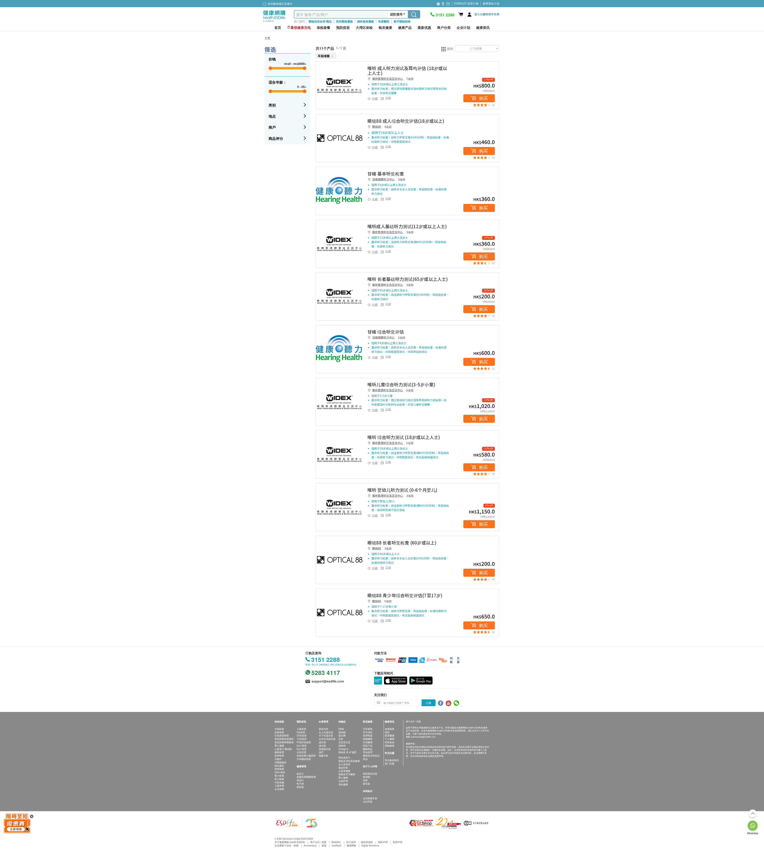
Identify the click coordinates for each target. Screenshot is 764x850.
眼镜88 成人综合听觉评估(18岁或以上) (405, 121)
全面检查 (279, 728)
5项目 (401, 338)
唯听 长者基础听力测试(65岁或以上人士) (407, 279)
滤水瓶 (322, 745)
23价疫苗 (302, 735)
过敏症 (278, 758)
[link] (339, 85)
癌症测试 (279, 765)
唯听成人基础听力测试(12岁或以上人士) (407, 226)
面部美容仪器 (370, 773)
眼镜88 (376, 127)
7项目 (409, 79)
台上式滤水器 (326, 732)
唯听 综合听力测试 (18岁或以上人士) (403, 437)
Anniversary (310, 845)
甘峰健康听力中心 (383, 179)
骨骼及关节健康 (346, 774)
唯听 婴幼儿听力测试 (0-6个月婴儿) (402, 490)
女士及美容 (344, 764)
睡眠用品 (367, 749)
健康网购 (351, 845)
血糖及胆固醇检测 (306, 776)
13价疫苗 (302, 738)
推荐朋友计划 (491, 3)
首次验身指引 (392, 760)
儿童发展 (279, 785)
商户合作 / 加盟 (318, 842)
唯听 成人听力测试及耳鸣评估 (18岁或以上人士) (407, 70)
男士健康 (279, 745)
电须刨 (366, 776)
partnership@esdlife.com (423, 736)
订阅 (428, 703)
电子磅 (300, 783)
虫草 (340, 738)
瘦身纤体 (343, 767)
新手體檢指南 (402, 21)
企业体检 (279, 789)
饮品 (365, 758)
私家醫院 (383, 21)
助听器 (300, 787)
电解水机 (323, 755)
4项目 (388, 127)
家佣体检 (279, 768)
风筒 (365, 780)
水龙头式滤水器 (327, 738)
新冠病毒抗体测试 (284, 738)
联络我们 (336, 842)
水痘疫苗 (301, 752)
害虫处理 (367, 752)
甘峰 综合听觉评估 (385, 331)
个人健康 (389, 738)
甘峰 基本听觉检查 (385, 173)
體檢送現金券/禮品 (320, 21)
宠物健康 (367, 738)
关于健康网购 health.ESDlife (290, 842)
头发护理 (343, 781)
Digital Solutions (370, 845)
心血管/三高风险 (283, 749)
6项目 (409, 390)
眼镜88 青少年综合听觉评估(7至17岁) (405, 595)
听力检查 (279, 779)
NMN (341, 728)
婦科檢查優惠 (365, 21)
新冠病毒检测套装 (284, 742)
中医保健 (279, 782)
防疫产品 (367, 745)
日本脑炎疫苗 (304, 758)
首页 (277, 27)
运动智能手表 (370, 798)
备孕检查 (279, 755)
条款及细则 (367, 842)
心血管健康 (344, 770)
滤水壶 (322, 742)
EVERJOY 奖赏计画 (466, 3)
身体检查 (389, 728)
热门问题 (389, 763)
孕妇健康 (343, 784)
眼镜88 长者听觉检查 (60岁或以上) (402, 542)
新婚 (296, 845)
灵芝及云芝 (344, 742)
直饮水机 (323, 728)
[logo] (274, 22)
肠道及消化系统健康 (349, 760)
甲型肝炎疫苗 (304, 742)
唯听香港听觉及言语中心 (387, 79)
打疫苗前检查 (282, 735)
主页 (267, 38)
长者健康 (367, 742)
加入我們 (351, 842)
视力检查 (279, 775)
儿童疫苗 (301, 728)
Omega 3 (343, 749)
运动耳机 (367, 801)
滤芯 (321, 752)
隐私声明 (383, 842)
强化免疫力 (344, 757)
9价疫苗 (301, 732)
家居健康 (389, 735)
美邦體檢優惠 (344, 21)
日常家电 (367, 728)
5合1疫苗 (302, 745)
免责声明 (397, 842)
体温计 (300, 780)
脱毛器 (366, 783)
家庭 (324, 845)
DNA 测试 (280, 772)
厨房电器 (367, 735)
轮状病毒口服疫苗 (306, 755)
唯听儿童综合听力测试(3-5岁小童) (401, 384)
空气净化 (367, 732)
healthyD (336, 845)
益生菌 (342, 735)
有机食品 (389, 742)
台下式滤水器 (326, 735)
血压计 (300, 773)
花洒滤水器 (325, 749)
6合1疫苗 (302, 749)
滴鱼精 (342, 745)
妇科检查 (279, 732)
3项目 (401, 179)
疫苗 (387, 732)
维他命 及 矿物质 (347, 752)
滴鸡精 (342, 732)
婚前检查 (279, 752)
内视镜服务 (280, 762)
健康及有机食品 (371, 755)
